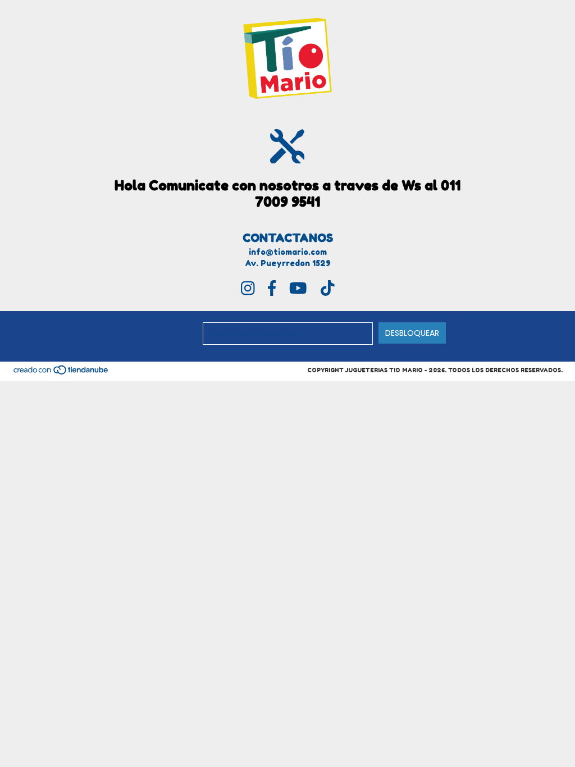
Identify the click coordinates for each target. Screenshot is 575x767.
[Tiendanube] (61, 372)
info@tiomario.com (288, 252)
